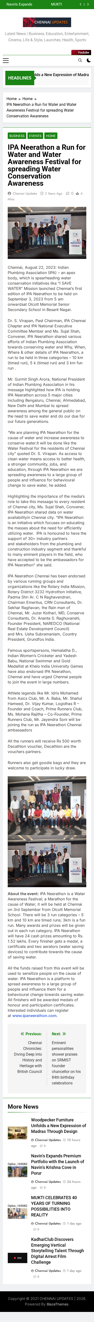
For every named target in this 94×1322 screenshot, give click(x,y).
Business (17, 135)
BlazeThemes (57, 1304)
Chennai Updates (25, 193)
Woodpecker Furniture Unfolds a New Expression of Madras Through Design (58, 1126)
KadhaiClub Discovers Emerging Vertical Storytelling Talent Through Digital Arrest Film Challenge (17, 4)
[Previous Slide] (80, 4)
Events (35, 135)
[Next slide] (88, 4)
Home (51, 135)
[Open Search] (80, 60)
